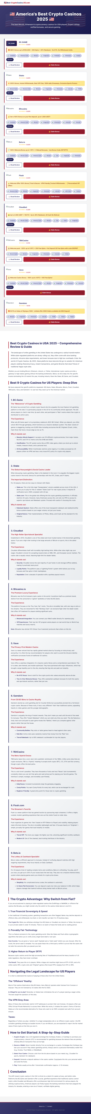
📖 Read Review (14, 65)
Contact (49, 1106)
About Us (42, 1106)
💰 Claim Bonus (54, 65)
